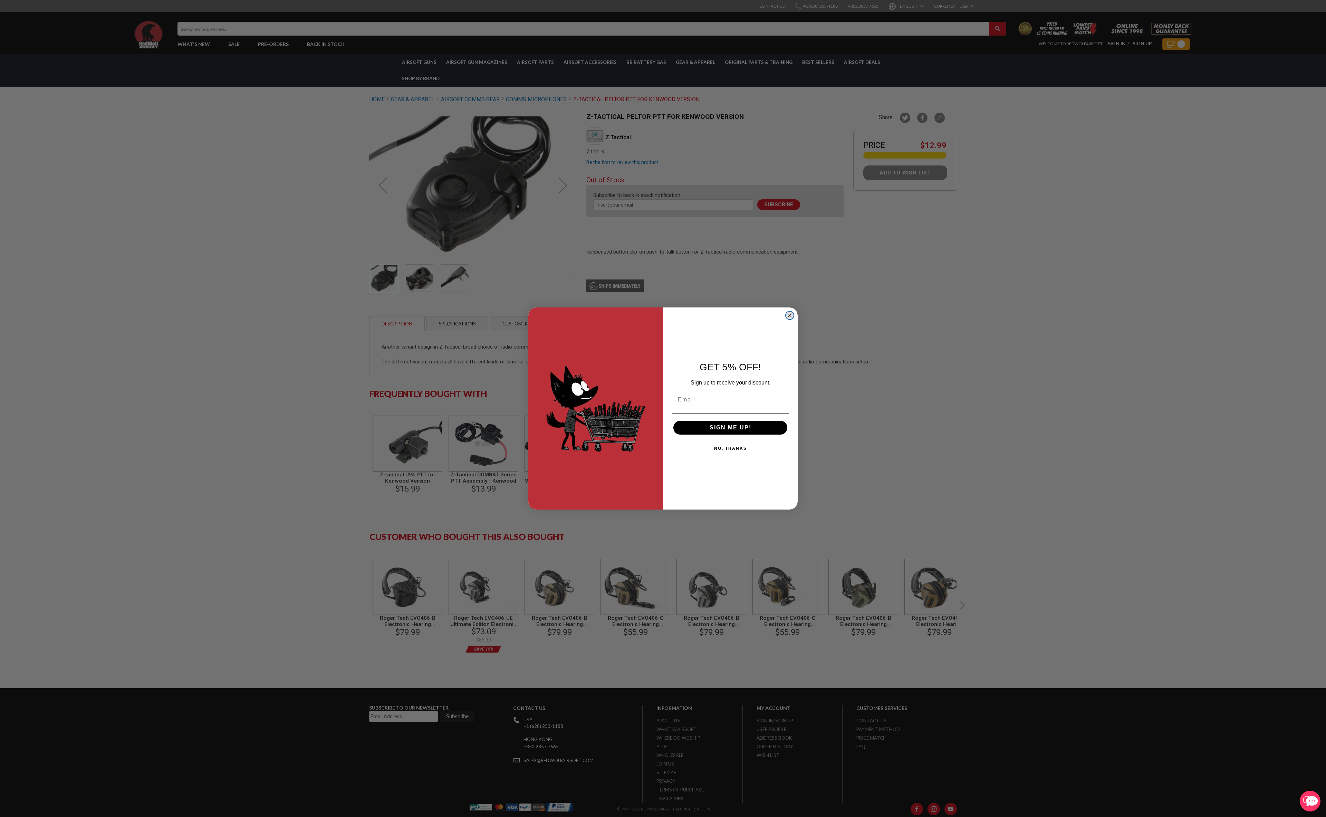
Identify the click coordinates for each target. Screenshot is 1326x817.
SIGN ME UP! (730, 427)
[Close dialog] (789, 315)
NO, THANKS (730, 448)
